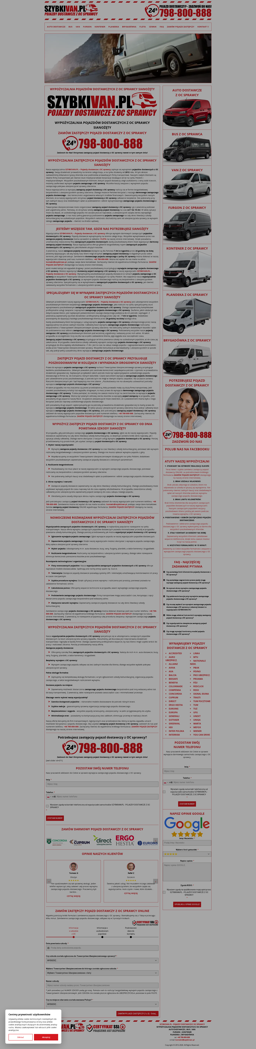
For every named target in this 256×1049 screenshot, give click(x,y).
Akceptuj (46, 1037)
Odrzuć (20, 1037)
